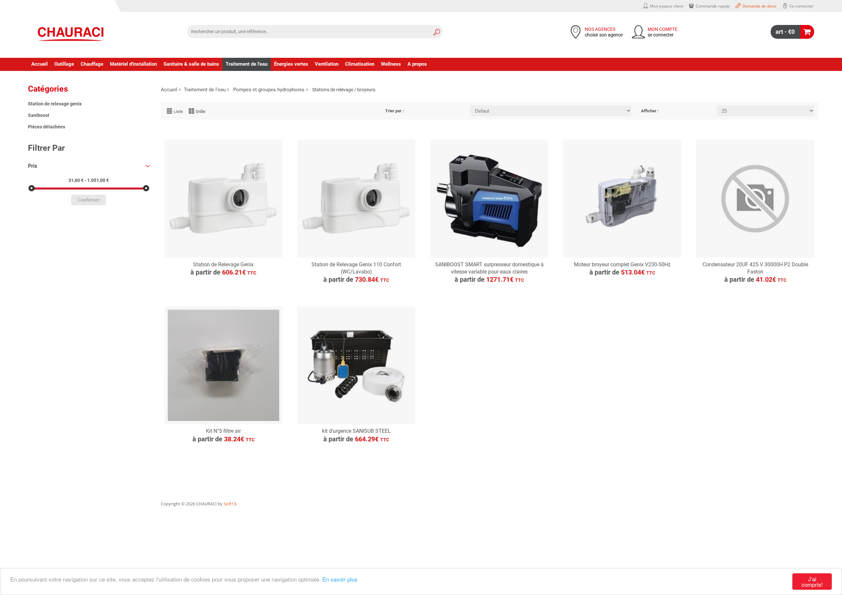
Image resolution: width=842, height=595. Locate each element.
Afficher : (650, 110)
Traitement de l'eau (246, 64)
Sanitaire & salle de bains (191, 64)
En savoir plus (340, 579)
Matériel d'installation (133, 64)
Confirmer (88, 200)
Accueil (39, 64)
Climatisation (359, 64)
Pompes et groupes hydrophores (269, 90)
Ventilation (326, 64)
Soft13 (230, 504)
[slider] (31, 188)
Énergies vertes (291, 64)
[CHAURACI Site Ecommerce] (70, 34)
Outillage (64, 64)
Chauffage (92, 64)
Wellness (391, 64)
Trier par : (394, 110)
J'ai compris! (812, 581)
